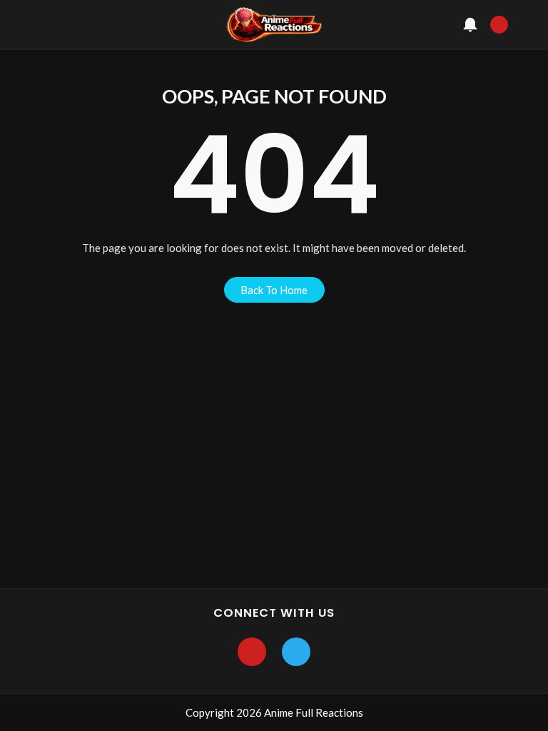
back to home (274, 289)
